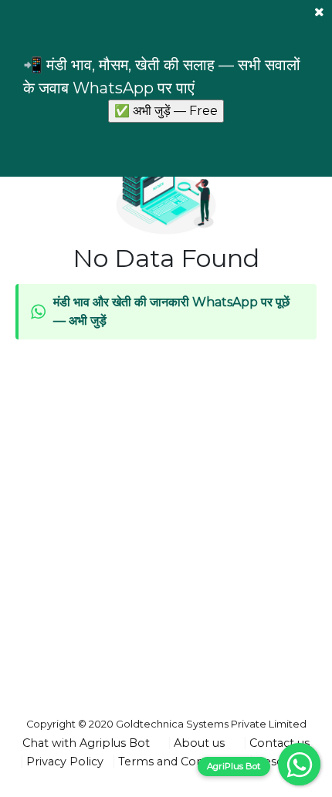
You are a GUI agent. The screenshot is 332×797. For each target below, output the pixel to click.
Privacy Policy (64, 761)
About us (199, 743)
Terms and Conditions (179, 761)
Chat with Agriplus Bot (86, 743)
